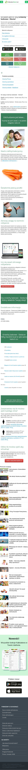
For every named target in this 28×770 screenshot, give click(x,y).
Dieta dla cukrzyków (7, 735)
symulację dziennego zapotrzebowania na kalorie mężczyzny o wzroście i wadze (14, 438)
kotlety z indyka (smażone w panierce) (14, 356)
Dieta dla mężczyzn (7, 723)
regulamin (22, 766)
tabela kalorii (17, 106)
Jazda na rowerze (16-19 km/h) (12, 376)
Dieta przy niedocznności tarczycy (11, 728)
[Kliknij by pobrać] (7, 49)
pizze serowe (13, 360)
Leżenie (6, 387)
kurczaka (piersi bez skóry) (12, 353)
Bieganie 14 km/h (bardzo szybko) (12, 365)
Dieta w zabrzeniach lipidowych (11, 730)
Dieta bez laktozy (7, 725)
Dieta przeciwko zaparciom (9, 733)
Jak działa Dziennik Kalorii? (10, 743)
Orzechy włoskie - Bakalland (10, 87)
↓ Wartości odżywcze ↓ (14, 67)
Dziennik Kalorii (6, 712)
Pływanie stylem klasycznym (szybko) (13, 370)
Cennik (4, 717)
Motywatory (5, 745)
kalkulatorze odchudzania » (9, 160)
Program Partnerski (7, 752)
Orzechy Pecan (6, 79)
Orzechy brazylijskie (7, 84)
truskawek (9, 347)
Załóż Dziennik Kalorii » (7, 286)
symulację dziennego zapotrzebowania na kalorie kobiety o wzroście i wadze (14, 426)
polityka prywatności (10, 767)
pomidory (8, 350)
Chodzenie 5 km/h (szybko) (11, 382)
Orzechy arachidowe (8, 82)
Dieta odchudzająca (7, 715)
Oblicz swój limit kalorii (13, 460)
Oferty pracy (5, 749)
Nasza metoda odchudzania (10, 710)
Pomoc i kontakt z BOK (8, 754)
